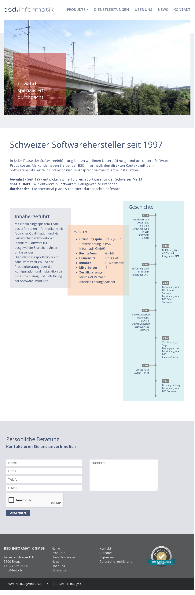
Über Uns (143, 9)
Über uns (58, 566)
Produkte (76, 9)
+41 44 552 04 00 (16, 566)
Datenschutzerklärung (115, 561)
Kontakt (182, 9)
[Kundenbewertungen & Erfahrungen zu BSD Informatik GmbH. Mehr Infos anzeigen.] (161, 556)
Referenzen (60, 570)
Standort (105, 553)
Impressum (107, 557)
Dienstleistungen (111, 9)
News (163, 9)
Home (56, 548)
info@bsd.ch (13, 570)
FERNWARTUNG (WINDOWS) (22, 584)
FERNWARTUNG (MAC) (67, 584)
